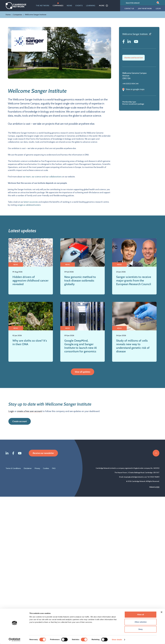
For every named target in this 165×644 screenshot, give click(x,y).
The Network (42, 5)
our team (27, 176)
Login (11, 411)
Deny (141, 629)
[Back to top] (156, 453)
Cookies (46, 468)
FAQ (53, 468)
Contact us (129, 9)
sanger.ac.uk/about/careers (29, 205)
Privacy (37, 468)
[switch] (64, 639)
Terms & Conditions (13, 468)
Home (8, 14)
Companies (58, 5)
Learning (90, 5)
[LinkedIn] (129, 41)
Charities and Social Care (133, 58)
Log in (158, 9)
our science (36, 176)
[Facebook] (123, 41)
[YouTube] (136, 41)
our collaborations (54, 176)
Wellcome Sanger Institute (135, 34)
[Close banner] (161, 612)
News (69, 5)
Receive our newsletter (43, 453)
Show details (117, 640)
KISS (157, 487)
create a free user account (29, 411)
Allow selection (141, 622)
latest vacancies (31, 202)
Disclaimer (28, 468)
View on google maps (135, 89)
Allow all (140, 614)
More (101, 5)
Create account (19, 421)
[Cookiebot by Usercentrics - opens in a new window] (14, 639)
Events (79, 5)
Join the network (145, 9)
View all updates (82, 371)
